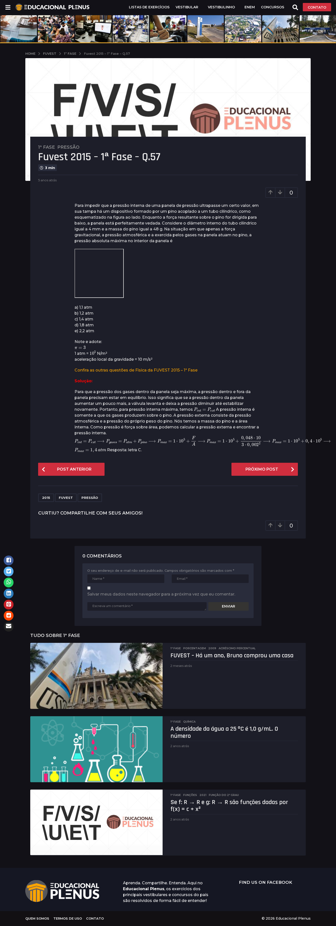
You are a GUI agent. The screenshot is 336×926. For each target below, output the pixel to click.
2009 (212, 648)
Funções (190, 795)
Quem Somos (37, 918)
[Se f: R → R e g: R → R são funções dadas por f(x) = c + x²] (96, 823)
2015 (46, 498)
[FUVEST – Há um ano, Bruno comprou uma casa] (96, 676)
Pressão (68, 147)
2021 (202, 795)
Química (189, 721)
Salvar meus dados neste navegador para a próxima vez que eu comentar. (161, 594)
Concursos (272, 7)
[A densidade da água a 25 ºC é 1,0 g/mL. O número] (96, 749)
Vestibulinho (221, 7)
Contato (95, 918)
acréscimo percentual (237, 648)
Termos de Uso (67, 918)
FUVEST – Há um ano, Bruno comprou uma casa (231, 655)
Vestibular (187, 7)
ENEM (249, 7)
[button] (8, 7)
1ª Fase (46, 147)
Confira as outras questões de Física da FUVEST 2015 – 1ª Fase (136, 370)
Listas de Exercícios (149, 7)
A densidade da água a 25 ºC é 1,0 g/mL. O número (224, 732)
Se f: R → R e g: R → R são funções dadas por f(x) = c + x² (229, 805)
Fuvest (66, 498)
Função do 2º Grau (224, 795)
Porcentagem (194, 648)
